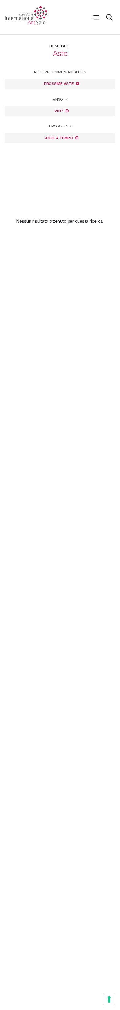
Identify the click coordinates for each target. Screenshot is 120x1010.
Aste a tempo (59, 137)
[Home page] (26, 14)
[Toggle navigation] (96, 17)
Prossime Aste (59, 83)
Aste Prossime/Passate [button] (58, 71)
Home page (60, 45)
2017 (59, 110)
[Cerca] (109, 17)
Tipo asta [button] (58, 126)
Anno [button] (58, 99)
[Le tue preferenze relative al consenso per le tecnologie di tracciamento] (109, 999)
